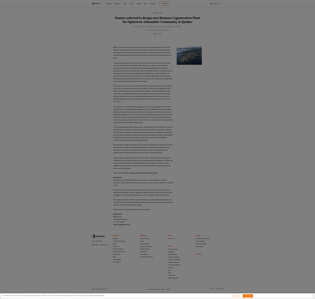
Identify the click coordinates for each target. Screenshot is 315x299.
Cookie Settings (236, 296)
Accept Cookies (248, 296)
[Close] (312, 296)
